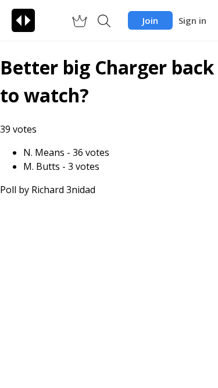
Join (150, 20)
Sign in (192, 20)
